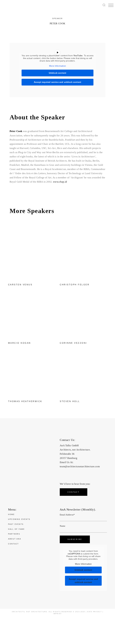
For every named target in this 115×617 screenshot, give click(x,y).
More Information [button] (57, 66)
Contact (13, 544)
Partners (14, 534)
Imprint (57, 613)
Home (11, 514)
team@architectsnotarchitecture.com (80, 466)
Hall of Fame (16, 529)
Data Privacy (94, 611)
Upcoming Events (19, 519)
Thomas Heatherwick (25, 401)
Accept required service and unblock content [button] (57, 82)
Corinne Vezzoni (73, 343)
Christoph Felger (74, 284)
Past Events (16, 524)
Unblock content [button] (57, 73)
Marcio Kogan (19, 343)
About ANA (14, 539)
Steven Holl (70, 401)
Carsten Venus (20, 284)
